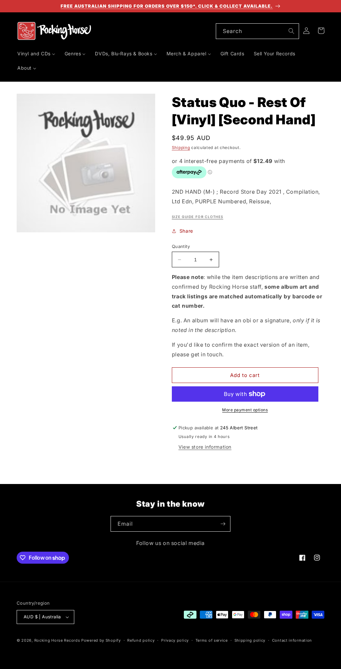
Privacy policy (175, 640)
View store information (204, 447)
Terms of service (211, 640)
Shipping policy (250, 640)
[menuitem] (36, 54)
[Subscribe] (222, 524)
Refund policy (141, 640)
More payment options (245, 409)
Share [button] (186, 231)
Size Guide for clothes (197, 217)
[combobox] (257, 31)
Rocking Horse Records (57, 640)
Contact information (292, 640)
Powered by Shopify (101, 640)
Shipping (181, 147)
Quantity (181, 246)
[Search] (291, 31)
